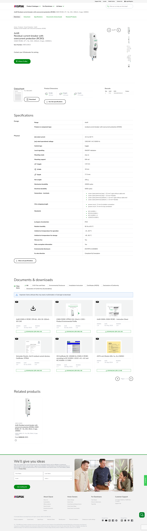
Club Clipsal (94, 500)
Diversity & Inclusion (48, 508)
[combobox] (57, 478)
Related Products (71, 17)
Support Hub (118, 503)
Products (20, 27)
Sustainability (47, 502)
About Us (46, 500)
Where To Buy (22, 61)
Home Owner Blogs (71, 506)
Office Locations (47, 504)
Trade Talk (93, 504)
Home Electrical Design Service (74, 504)
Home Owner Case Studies (73, 508)
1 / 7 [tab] (113, 30)
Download (32, 99)
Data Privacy (40, 519)
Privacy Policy (22, 468)
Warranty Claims (51, 519)
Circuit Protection (28, 27)
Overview (17, 17)
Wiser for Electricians (96, 502)
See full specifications (55, 102)
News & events (47, 506)
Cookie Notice (30, 519)
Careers (45, 510)
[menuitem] (34, 6)
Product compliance (18, 519)
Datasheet (27, 17)
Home (15, 27)
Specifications (38, 17)
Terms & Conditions (73, 519)
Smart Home (70, 502)
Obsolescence (62, 519)
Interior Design (70, 500)
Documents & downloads (54, 17)
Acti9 (35, 27)
